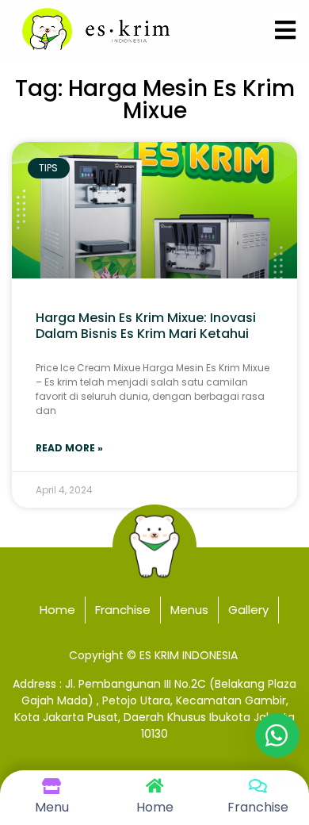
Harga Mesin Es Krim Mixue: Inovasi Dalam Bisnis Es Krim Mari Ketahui (146, 325)
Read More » (69, 448)
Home (57, 609)
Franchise (123, 609)
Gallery (248, 609)
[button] (285, 30)
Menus (189, 609)
